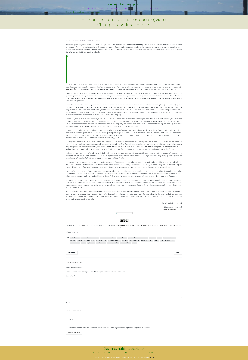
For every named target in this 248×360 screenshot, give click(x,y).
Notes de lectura (146, 240)
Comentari (70, 276)
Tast (142, 353)
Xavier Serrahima (86, 225)
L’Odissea (152, 238)
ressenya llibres (125, 243)
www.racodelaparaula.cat (172, 209)
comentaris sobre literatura (90, 238)
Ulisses (134, 243)
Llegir (116, 353)
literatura (73, 240)
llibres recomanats (114, 240)
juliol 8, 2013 (90, 40)
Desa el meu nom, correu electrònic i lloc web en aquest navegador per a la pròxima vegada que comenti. (109, 328)
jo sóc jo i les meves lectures (138, 238)
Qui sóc (96, 353)
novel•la (156, 240)
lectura (159, 238)
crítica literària (122, 238)
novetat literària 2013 (167, 240)
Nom (68, 302)
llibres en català (101, 240)
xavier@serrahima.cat (79, 40)
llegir (93, 240)
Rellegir (125, 9)
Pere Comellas (75, 243)
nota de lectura (135, 240)
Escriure (106, 353)
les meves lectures (169, 238)
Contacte (151, 353)
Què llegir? (90, 243)
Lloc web (69, 319)
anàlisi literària (74, 238)
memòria (125, 240)
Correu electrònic (73, 311)
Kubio (152, 357)
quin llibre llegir (101, 243)
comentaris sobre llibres (108, 238)
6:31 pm (98, 40)
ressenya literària (113, 243)
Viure (134, 353)
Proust (83, 243)
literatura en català (84, 240)
